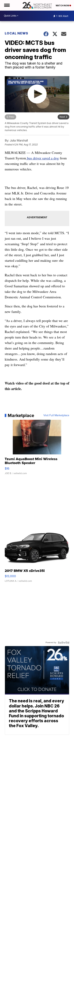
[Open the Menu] (6, 5)
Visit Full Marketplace (56, 415)
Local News (16, 33)
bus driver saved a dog (42, 158)
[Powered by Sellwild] (63, 642)
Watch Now (62, 5)
